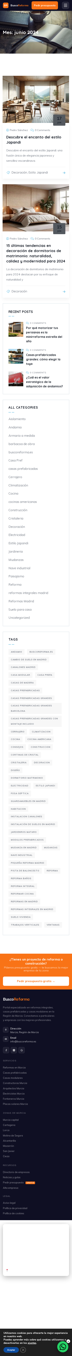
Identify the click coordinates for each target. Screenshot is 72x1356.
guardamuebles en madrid (28, 801)
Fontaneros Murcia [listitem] (13, 1098)
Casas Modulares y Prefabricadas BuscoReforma (36, 1268)
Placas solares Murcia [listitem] (15, 1103)
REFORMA (52, 870)
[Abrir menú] (65, 5)
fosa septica (20, 793)
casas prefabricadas (23, 469)
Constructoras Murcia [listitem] (15, 1083)
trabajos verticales (25, 925)
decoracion (42, 762)
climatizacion (41, 731)
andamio (16, 652)
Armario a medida (21, 435)
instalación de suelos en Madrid (33, 824)
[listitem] (6, 1050)
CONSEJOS (17, 747)
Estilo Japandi (38, 172)
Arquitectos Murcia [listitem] (13, 1088)
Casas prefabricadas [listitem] (15, 1072)
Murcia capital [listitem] (11, 1119)
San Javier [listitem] (9, 1151)
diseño (15, 770)
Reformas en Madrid (24, 901)
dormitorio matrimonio (27, 778)
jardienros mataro (24, 832)
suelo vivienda (21, 917)
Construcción (17, 510)
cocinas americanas (22, 502)
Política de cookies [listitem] (13, 1213)
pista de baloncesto (25, 870)
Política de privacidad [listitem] (15, 1208)
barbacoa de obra (21, 444)
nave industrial (21, 855)
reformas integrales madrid (28, 593)
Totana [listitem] (35, 1325)
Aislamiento (17, 419)
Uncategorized (19, 618)
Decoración (19, 172)
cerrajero (18, 731)
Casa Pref (15, 460)
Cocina (13, 493)
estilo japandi (45, 785)
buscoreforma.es (20, 452)
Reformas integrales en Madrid (32, 909)
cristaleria (19, 762)
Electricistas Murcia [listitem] (14, 1093)
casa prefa (44, 675)
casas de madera (22, 682)
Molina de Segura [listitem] (13, 1135)
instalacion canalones (26, 816)
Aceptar (11, 1349)
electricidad (19, 785)
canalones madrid (23, 667)
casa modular (20, 675)
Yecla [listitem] (47, 1325)
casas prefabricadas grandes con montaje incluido (34, 721)
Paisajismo (16, 576)
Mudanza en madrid (24, 847)
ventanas (53, 925)
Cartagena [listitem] (9, 1125)
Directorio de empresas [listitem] (16, 1172)
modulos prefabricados (27, 840)
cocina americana (39, 739)
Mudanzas (16, 560)
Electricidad (16, 535)
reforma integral (23, 886)
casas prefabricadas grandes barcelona (31, 708)
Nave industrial (19, 568)
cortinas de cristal (25, 754)
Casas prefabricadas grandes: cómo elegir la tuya (43, 359)
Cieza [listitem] (6, 1156)
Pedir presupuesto (45, 5)
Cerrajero (15, 477)
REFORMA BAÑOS (21, 878)
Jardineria (15, 551)
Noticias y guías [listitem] (11, 1177)
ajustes (32, 1343)
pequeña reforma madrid (27, 863)
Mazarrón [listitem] (8, 1145)
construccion (40, 747)
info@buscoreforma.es (23, 1041)
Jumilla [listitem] (59, 1325)
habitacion (18, 809)
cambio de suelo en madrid (29, 659)
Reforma (14, 584)
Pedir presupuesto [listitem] (18, 1182)
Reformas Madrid (21, 601)
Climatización (18, 485)
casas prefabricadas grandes (31, 698)
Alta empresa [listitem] (10, 1187)
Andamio (15, 427)
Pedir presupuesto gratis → (36, 981)
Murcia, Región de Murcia (24, 1032)
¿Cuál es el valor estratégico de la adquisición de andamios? (44, 382)
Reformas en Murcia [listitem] (14, 1067)
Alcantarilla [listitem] (9, 1140)
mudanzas (51, 847)
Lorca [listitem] (6, 1130)
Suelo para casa (20, 609)
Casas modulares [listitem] (13, 1077)
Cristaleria (15, 518)
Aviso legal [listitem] (9, 1202)
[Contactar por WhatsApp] (62, 1346)
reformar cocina (22, 893)
